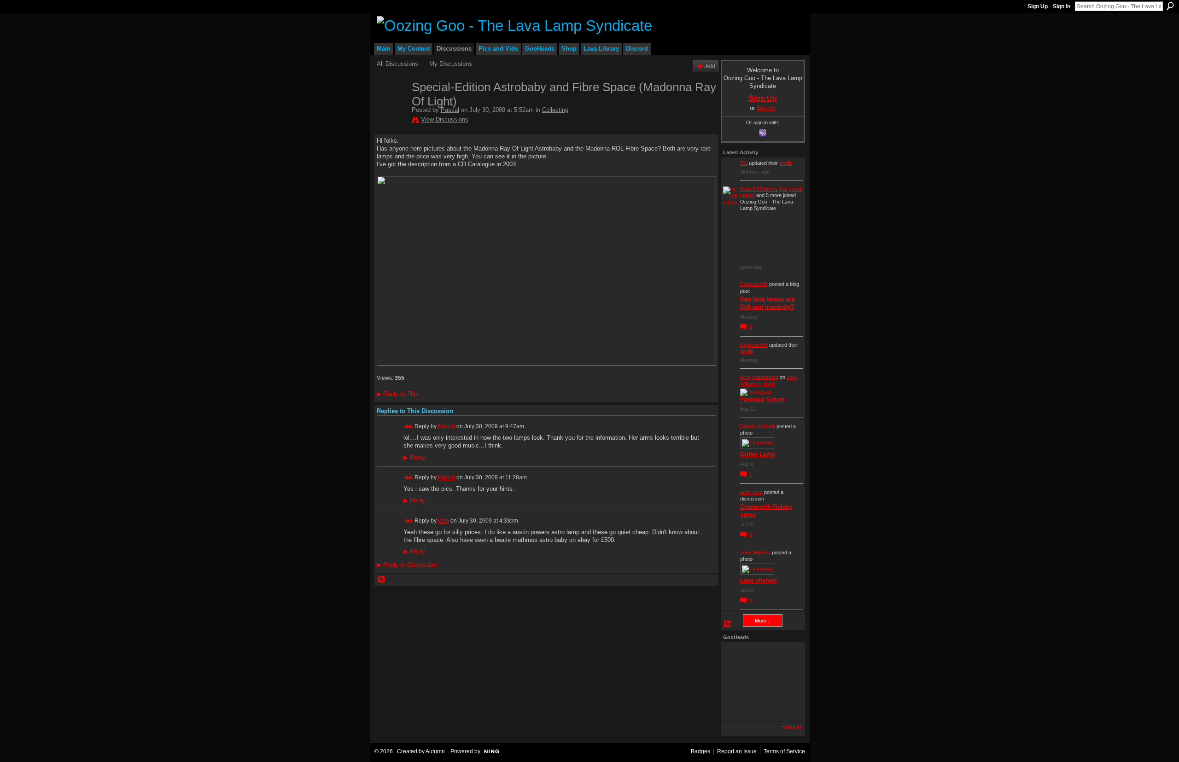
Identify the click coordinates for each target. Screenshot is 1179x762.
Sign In (1061, 6)
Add (710, 66)
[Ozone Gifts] (785, 657)
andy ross (751, 492)
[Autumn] (735, 707)
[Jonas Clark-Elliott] (735, 682)
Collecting (555, 109)
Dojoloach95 (754, 284)
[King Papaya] (735, 657)
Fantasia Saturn (762, 399)
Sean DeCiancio (758, 189)
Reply (414, 457)
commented (765, 377)
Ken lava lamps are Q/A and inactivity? (767, 303)
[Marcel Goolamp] (785, 707)
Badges (700, 751)
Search (1170, 6)
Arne (745, 377)
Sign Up (1037, 6)
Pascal (450, 109)
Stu (743, 163)
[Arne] (760, 707)
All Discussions (397, 63)
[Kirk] (760, 682)
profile (786, 163)
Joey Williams (755, 552)
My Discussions (450, 63)
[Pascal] (391, 106)
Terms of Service (784, 751)
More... (762, 620)
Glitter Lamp (758, 454)
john (443, 521)
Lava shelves (758, 580)
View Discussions (444, 119)
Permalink (408, 426)
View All (793, 727)
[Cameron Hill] (760, 657)
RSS (382, 580)
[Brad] (785, 682)
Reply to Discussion (407, 564)
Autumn (435, 751)
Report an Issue (737, 751)
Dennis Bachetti (757, 426)
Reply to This (398, 393)
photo (769, 383)
